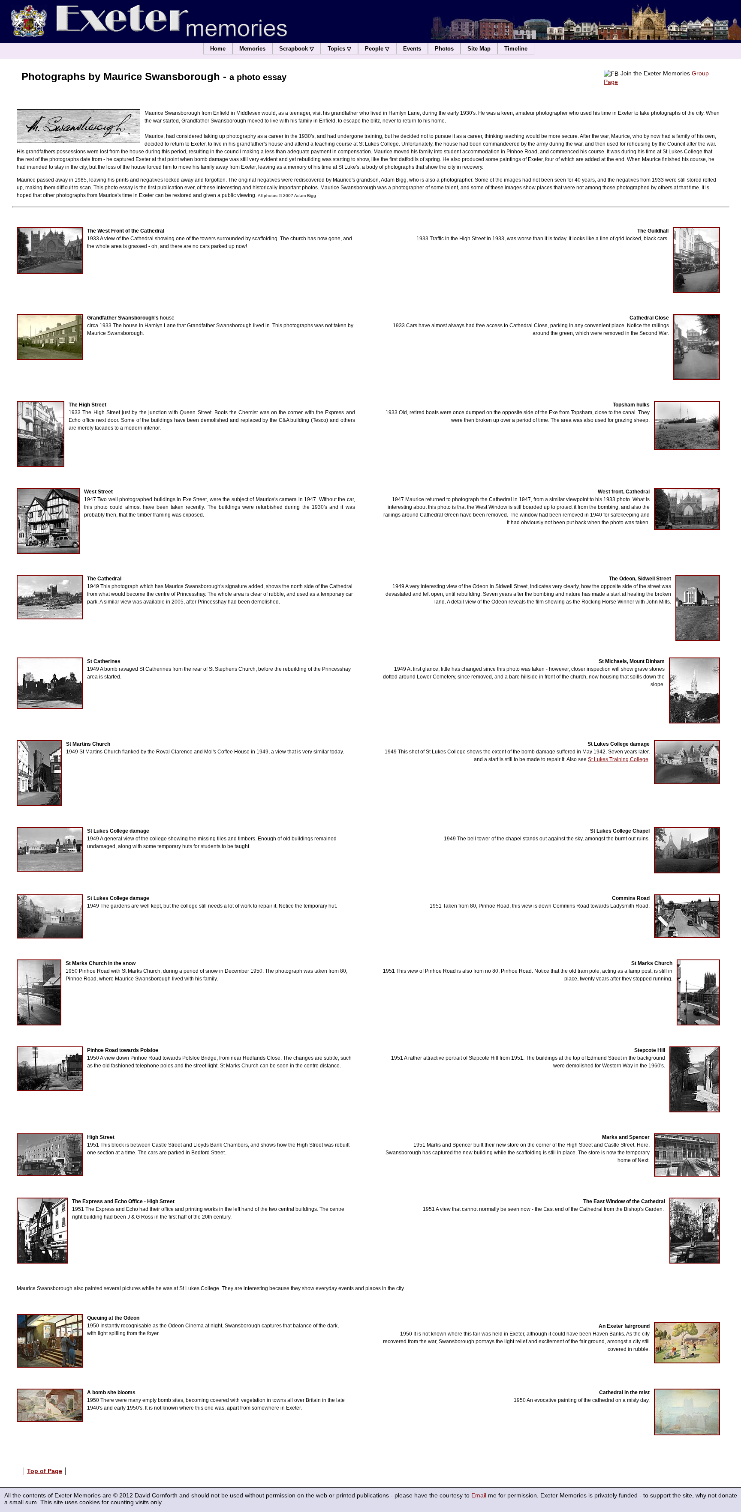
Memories (252, 48)
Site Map (479, 48)
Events (412, 48)
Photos (444, 48)
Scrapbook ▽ (296, 48)
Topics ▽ (339, 48)
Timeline (515, 48)
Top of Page (44, 1470)
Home (218, 48)
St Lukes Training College (618, 759)
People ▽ (377, 48)
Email (478, 1495)
